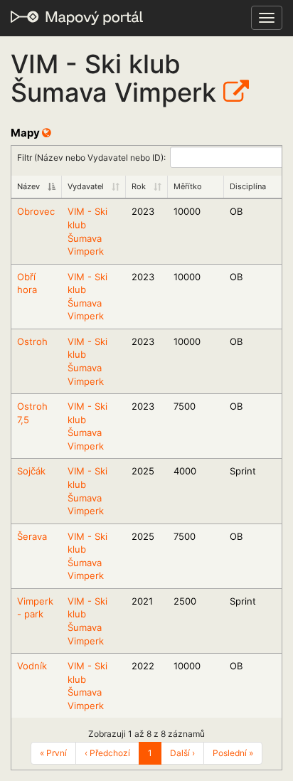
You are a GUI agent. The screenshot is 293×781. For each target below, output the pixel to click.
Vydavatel (86, 186)
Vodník (32, 665)
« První (53, 753)
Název (28, 186)
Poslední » (233, 753)
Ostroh (32, 341)
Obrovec (36, 211)
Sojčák (31, 471)
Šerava (32, 536)
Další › (182, 753)
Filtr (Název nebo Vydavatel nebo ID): (91, 157)
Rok (139, 186)
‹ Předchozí (107, 753)
